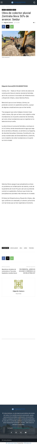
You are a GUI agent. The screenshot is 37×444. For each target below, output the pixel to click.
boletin (8, 7)
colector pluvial (14, 248)
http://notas (18, 293)
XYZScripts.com (27, 443)
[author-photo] (18, 288)
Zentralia (31, 248)
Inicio (3, 7)
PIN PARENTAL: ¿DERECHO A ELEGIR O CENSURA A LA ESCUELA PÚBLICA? (27, 271)
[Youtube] (25, 432)
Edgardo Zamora (8, 22)
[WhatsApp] (12, 26)
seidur (25, 248)
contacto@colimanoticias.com (21, 428)
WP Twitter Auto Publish (11, 443)
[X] (8, 26)
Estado (14, 9)
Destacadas (9, 9)
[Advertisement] (18, 72)
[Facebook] (3, 26)
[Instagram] (16, 432)
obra (21, 248)
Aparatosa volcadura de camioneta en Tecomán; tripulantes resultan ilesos (9, 271)
